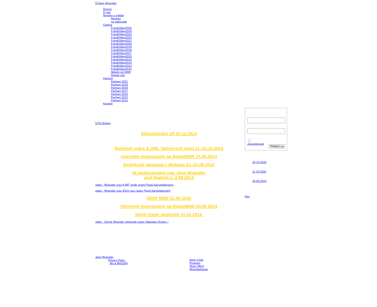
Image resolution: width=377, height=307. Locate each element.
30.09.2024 (259, 181)
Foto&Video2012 (121, 68)
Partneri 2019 (119, 84)
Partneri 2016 (119, 94)
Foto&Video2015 (121, 59)
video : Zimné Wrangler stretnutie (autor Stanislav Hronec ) (131, 221)
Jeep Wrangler (104, 257)
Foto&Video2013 (121, 65)
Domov (107, 9)
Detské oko (118, 75)
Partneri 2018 (119, 87)
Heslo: (251, 126)
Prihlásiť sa (276, 146)
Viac (247, 196)
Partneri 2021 (119, 81)
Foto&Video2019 (121, 46)
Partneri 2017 (119, 90)
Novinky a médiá (113, 15)
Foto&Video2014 (121, 62)
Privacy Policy (116, 260)
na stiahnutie (119, 21)
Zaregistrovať (255, 143)
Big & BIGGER (119, 263)
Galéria (107, 24)
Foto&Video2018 (121, 50)
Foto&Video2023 (121, 34)
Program (194, 262)
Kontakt (108, 103)
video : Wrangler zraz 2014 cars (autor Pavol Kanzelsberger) (133, 190)
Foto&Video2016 (121, 56)
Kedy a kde (196, 259)
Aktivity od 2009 (121, 72)
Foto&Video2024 (121, 31)
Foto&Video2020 (121, 43)
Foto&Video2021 (121, 40)
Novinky (116, 18)
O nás (107, 12)
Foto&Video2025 (121, 28)
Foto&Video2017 (121, 53)
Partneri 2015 (119, 97)
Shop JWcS (196, 266)
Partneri (108, 78)
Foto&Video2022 (121, 37)
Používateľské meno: (254, 114)
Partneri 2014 (119, 100)
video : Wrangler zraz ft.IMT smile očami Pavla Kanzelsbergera (134, 184)
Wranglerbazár (198, 269)
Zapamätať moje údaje (259, 139)
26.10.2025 (259, 162)
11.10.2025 (259, 171)
